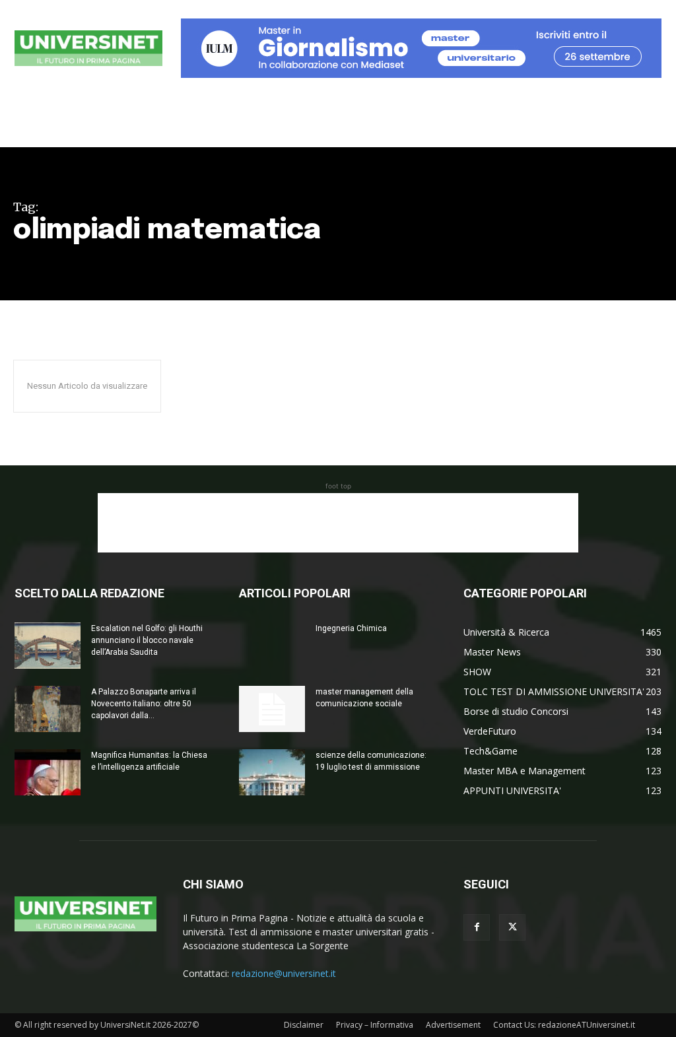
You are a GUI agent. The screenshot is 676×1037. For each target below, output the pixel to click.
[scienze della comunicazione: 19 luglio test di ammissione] (272, 772)
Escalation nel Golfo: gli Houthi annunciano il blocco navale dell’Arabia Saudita (147, 640)
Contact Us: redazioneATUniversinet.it (564, 1024)
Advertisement (453, 1024)
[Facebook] (476, 927)
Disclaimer (303, 1024)
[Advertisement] (338, 522)
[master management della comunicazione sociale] (272, 709)
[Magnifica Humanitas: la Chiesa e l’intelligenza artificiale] (48, 772)
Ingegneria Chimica (351, 628)
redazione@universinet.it (284, 973)
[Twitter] (512, 927)
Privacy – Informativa (374, 1024)
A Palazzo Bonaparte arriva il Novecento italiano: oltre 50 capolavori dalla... (143, 703)
